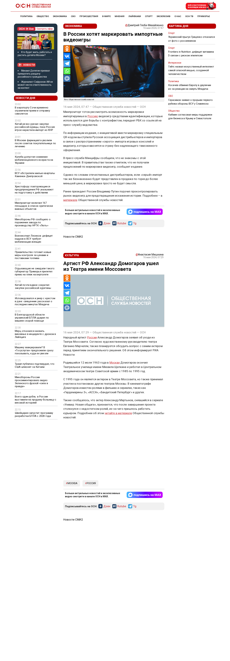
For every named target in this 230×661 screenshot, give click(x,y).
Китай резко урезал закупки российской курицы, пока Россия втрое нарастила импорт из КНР (35, 127)
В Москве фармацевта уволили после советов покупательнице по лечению (35, 143)
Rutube (121, 223)
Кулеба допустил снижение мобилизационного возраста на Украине (34, 159)
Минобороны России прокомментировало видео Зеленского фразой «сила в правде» (31, 382)
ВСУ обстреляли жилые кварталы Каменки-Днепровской (35, 175)
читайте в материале (118, 413)
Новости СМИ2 (73, 236)
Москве (114, 362)
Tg (134, 223)
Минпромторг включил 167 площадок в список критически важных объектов (34, 205)
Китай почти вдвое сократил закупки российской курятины (33, 286)
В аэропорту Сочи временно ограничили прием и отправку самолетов (32, 110)
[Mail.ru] (67, 78)
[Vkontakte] (67, 56)
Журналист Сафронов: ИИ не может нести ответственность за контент (35, 84)
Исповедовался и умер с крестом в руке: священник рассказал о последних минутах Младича (35, 301)
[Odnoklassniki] (67, 48)
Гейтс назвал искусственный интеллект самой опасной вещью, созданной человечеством (191, 70)
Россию (93, 116)
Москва (72, 483)
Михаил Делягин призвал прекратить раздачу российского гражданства (34, 73)
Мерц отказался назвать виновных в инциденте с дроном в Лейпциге (35, 334)
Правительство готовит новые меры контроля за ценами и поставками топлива (33, 255)
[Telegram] (67, 63)
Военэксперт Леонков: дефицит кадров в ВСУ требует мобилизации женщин (34, 238)
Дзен (106, 223)
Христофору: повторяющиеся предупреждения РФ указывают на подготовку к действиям (34, 189)
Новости (29, 65)
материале (70, 200)
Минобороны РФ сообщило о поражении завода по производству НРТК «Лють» (33, 222)
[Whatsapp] (67, 71)
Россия (91, 483)
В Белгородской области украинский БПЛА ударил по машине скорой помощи (32, 317)
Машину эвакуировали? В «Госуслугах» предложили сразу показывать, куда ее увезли (34, 350)
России (92, 337)
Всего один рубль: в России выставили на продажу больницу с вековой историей (35, 399)
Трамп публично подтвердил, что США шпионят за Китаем (34, 365)
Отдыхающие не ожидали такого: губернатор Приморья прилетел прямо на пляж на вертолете (35, 271)
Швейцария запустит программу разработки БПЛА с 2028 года (34, 414)
